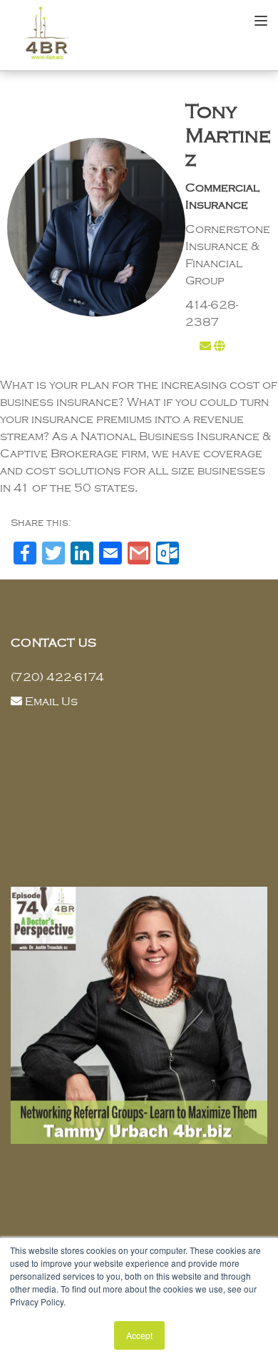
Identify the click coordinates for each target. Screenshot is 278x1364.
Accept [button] (139, 1335)
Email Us (51, 701)
